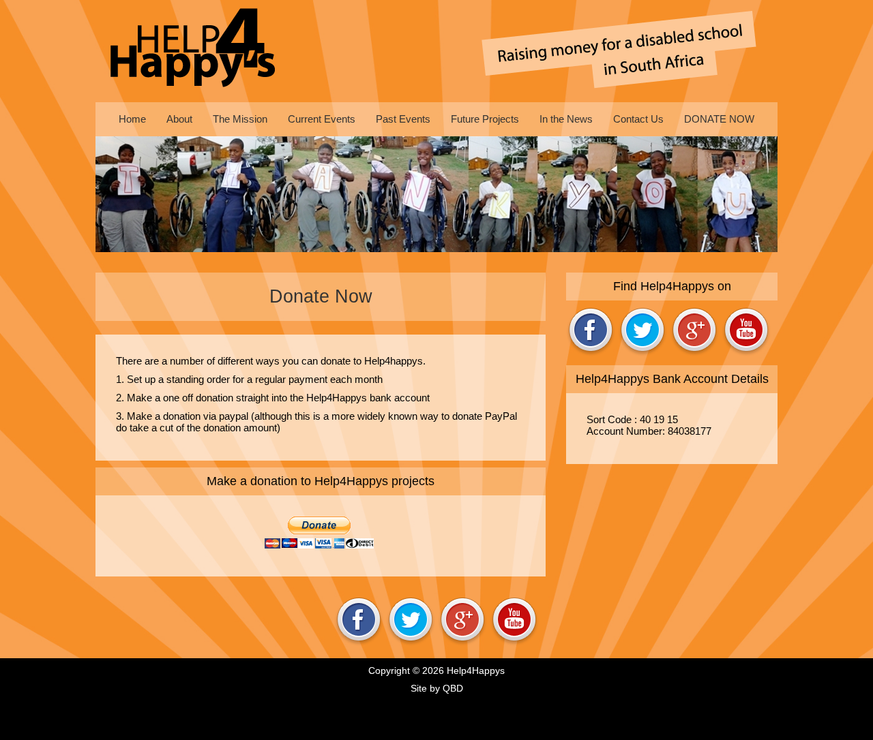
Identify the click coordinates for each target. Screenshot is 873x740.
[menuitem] (132, 119)
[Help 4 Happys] (194, 51)
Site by (437, 688)
